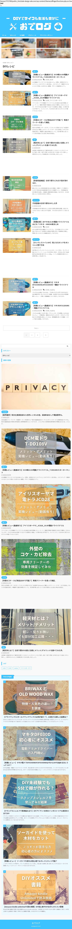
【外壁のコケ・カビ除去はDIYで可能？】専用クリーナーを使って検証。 (50, 121)
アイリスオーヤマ (56, 100)
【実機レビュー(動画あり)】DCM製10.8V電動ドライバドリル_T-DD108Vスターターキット (50, 75)
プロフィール (32, 35)
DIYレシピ (13, 35)
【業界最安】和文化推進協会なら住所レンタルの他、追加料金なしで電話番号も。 (32, 415)
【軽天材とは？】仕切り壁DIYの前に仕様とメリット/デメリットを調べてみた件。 (50, 143)
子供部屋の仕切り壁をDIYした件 (44, 203)
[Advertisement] (36, 166)
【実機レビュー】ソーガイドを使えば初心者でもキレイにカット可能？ (30, 861)
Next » (36, 328)
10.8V (47, 79)
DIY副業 (22, 35)
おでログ (36, 922)
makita (52, 290)
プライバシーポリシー (46, 35)
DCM (51, 79)
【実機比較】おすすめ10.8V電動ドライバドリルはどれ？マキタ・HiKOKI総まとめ (50, 223)
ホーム (4, 35)
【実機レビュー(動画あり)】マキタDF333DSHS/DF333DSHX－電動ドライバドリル (50, 284)
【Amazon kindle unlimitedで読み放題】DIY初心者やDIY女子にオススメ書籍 (33, 906)
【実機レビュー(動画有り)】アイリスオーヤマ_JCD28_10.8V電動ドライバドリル (49, 96)
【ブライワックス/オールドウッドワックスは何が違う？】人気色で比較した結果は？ (35, 717)
